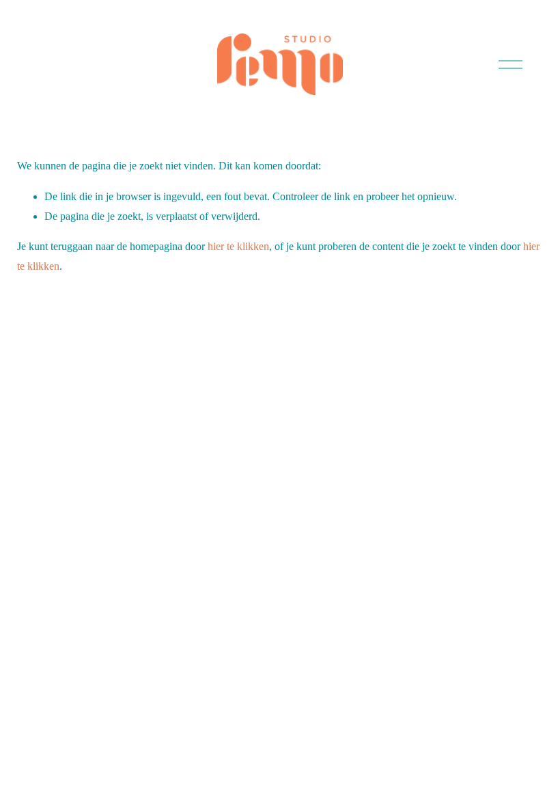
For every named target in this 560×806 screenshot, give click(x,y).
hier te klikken (238, 246)
